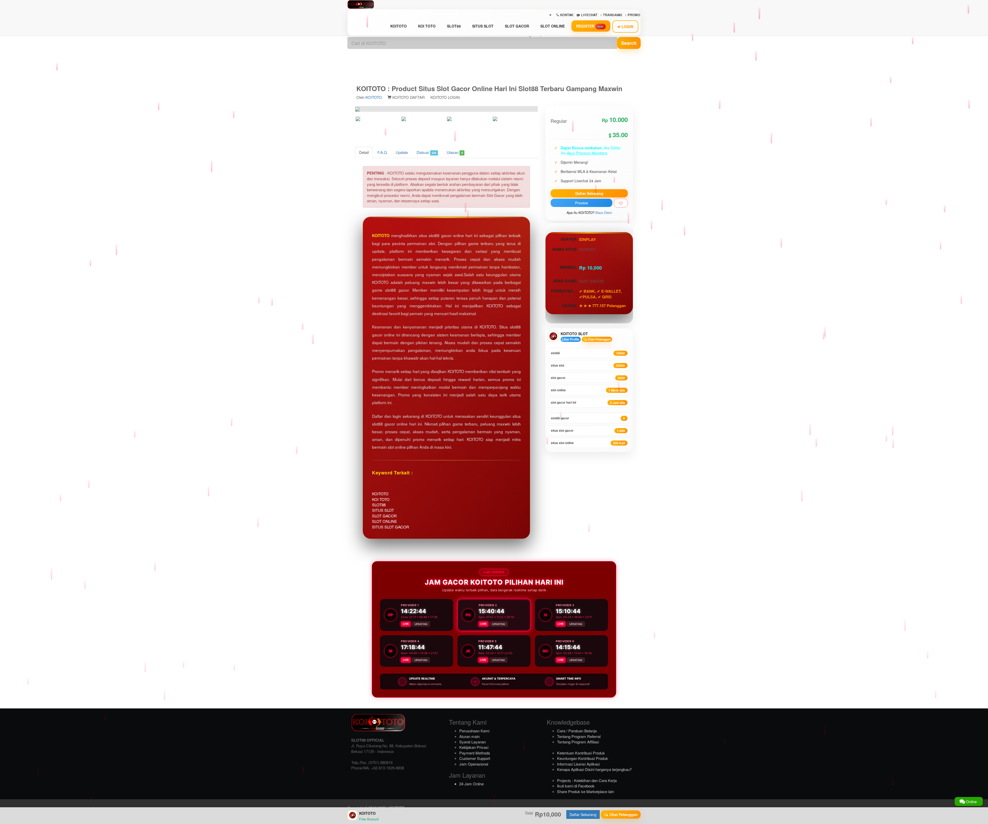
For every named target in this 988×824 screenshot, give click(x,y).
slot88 (588, 353)
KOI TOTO (427, 26)
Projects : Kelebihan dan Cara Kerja (587, 780)
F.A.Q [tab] (382, 152)
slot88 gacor (588, 418)
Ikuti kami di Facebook (576, 785)
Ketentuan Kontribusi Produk (581, 753)
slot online (588, 390)
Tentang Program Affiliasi (578, 741)
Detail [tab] (364, 152)
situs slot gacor (588, 430)
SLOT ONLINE (552, 26)
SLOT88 (454, 26)
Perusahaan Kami (474, 730)
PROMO (633, 14)
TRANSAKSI (612, 14)
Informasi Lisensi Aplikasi (578, 764)
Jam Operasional (473, 764)
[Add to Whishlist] (621, 203)
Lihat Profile (570, 339)
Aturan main (469, 736)
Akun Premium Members (587, 152)
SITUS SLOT (482, 26)
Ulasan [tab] (455, 152)
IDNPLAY (587, 239)
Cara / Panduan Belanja (577, 730)
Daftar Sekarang (589, 193)
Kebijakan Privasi (473, 747)
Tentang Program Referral (579, 736)
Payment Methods (474, 753)
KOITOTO (398, 26)
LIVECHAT (588, 14)
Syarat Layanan (472, 741)
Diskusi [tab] (426, 152)
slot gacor (588, 377)
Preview (581, 202)
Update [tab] (402, 152)
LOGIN (627, 26)
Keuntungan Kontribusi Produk (582, 758)
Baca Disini (603, 212)
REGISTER (590, 26)
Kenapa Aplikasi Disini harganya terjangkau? (594, 769)
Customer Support (474, 758)
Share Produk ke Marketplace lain (585, 791)
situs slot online (588, 442)
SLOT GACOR (517, 26)
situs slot (588, 365)
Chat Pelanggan (599, 339)
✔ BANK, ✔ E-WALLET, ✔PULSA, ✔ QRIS (600, 294)
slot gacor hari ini (588, 402)
